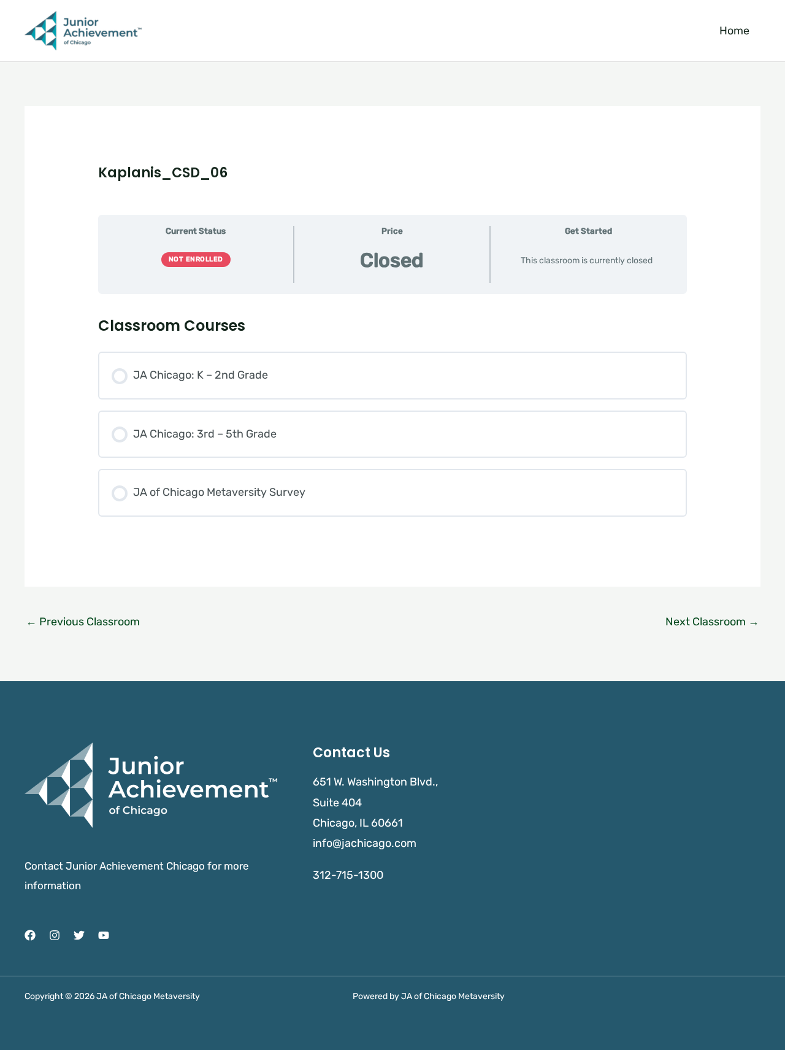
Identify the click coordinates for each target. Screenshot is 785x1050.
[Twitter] (79, 935)
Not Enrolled (196, 259)
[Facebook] (30, 935)
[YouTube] (103, 935)
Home (734, 30)
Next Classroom (712, 621)
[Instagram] (54, 935)
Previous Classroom (83, 621)
